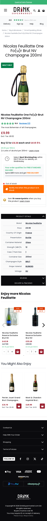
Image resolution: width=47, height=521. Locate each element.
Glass (28, 242)
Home (4, 30)
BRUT (28, 261)
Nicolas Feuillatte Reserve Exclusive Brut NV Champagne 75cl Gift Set (10, 336)
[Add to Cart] (17, 351)
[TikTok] (42, 459)
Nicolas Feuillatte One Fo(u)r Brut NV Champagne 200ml (23, 34)
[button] (23, 20)
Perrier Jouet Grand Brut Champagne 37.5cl (11, 400)
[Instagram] (28, 459)
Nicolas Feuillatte (34, 223)
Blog (41, 24)
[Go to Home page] (22, 10)
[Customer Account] (38, 10)
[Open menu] (5, 10)
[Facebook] (20, 459)
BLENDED (29, 266)
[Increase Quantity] (12, 351)
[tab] (23, 355)
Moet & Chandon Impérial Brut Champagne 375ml (34, 400)
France (29, 233)
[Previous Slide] (3, 325)
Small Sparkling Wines (32, 30)
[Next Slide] (43, 325)
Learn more (34, 150)
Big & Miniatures (15, 30)
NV (27, 271)
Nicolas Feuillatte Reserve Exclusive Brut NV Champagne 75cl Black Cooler (34, 336)
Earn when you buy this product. (24, 199)
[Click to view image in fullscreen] (23, 85)
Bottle (28, 237)
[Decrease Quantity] (4, 351)
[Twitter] (35, 459)
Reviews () (24, 123)
